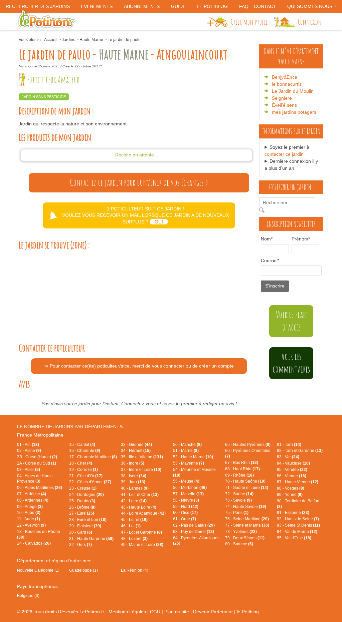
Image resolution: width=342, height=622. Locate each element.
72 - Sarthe (239, 494)
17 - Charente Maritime (93, 457)
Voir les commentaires (291, 363)
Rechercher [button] (263, 210)
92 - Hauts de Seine (298, 519)
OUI (159, 221)
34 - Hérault (136, 450)
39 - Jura (133, 482)
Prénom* (298, 238)
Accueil (50, 39)
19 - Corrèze (83, 469)
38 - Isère (133, 476)
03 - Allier (28, 469)
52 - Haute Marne (193, 457)
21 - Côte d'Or (86, 476)
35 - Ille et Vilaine (142, 457)
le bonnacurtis (287, 84)
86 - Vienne (291, 476)
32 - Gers (80, 544)
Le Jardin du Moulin (293, 91)
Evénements (97, 6)
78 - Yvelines (241, 531)
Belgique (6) (28, 595)
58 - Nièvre (186, 500)
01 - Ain (28, 444)
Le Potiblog (212, 6)
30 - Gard (80, 532)
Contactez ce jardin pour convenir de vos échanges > (139, 182)
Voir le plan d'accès (291, 321)
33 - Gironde (136, 444)
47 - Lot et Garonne (141, 532)
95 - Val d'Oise (294, 538)
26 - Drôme (82, 507)
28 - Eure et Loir (88, 519)
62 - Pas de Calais (194, 525)
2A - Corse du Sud (36, 463)
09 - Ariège (30, 506)
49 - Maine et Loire (142, 544)
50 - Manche (187, 444)
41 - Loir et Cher (140, 494)
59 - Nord (185, 506)
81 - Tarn (289, 444)
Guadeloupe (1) (83, 570)
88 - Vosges (290, 488)
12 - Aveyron (31, 525)
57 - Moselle (188, 494)
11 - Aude (28, 519)
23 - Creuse (83, 488)
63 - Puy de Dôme (193, 531)
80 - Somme (239, 544)
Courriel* (270, 260)
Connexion (310, 21)
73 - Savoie (238, 500)
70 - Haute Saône (245, 481)
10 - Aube (28, 512)
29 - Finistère (85, 526)
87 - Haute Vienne (297, 482)
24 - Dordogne (86, 494)
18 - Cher (80, 463)
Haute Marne (91, 39)
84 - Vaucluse (293, 463)
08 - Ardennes (32, 500)
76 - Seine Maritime (247, 519)
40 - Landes (135, 488)
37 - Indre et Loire (141, 469)
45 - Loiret (134, 519)
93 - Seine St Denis (298, 525)
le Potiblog (248, 611)
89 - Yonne (290, 494)
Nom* (267, 238)
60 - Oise (185, 512)
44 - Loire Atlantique (143, 513)
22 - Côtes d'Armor (90, 482)
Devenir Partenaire (213, 611)
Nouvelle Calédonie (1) (38, 570)
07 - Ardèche (31, 494)
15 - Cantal (82, 444)
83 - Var (288, 457)
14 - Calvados (34, 543)
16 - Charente (84, 450)
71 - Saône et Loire (246, 487)
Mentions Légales (127, 611)
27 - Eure (81, 513)
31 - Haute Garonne (91, 538)
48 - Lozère (134, 538)
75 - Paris (236, 512)
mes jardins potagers (294, 112)
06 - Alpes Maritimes (39, 487)
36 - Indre (132, 463)
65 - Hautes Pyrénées (248, 444)
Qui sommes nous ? (311, 6)
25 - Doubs (82, 501)
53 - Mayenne (188, 463)
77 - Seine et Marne (247, 525)
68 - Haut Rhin (242, 469)
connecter (173, 366)
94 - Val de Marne (297, 531)
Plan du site (176, 611)
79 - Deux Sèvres (245, 538)
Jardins (68, 39)
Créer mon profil (249, 21)
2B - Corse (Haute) (37, 457)
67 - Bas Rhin (241, 462)
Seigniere (282, 98)
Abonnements (142, 6)
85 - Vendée (292, 469)
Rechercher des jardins (38, 6)
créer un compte (216, 366)
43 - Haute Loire (138, 507)
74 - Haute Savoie (245, 506)
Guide (178, 6)
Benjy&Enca (284, 77)
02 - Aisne (29, 450)
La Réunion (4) (134, 570)
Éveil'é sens (284, 105)
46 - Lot (131, 526)
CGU (155, 611)
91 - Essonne (293, 512)
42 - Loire (134, 501)
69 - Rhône (239, 475)
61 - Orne (184, 519)
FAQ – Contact (257, 6)
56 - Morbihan (190, 487)
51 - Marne (186, 450)
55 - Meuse (186, 481)
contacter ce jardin (284, 154)
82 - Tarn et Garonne (300, 450)
